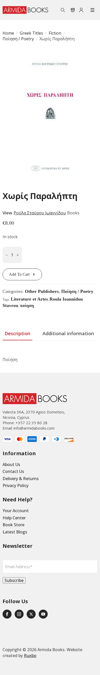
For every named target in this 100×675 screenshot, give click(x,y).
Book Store (13, 525)
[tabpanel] (50, 354)
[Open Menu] (92, 10)
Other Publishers (42, 291)
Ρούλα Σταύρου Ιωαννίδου (40, 213)
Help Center (14, 518)
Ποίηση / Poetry (18, 39)
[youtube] (43, 614)
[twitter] (31, 614)
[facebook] (7, 614)
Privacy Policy (15, 485)
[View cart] (73, 10)
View (7, 213)
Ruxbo (30, 655)
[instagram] (19, 614)
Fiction (55, 33)
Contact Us (13, 471)
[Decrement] (6, 255)
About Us (11, 464)
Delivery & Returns (21, 478)
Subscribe (14, 580)
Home (8, 33)
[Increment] (18, 255)
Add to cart (19, 274)
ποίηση (27, 305)
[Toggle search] (63, 10)
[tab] (17, 333)
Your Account (16, 510)
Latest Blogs (15, 532)
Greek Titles (31, 33)
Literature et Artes (29, 299)
